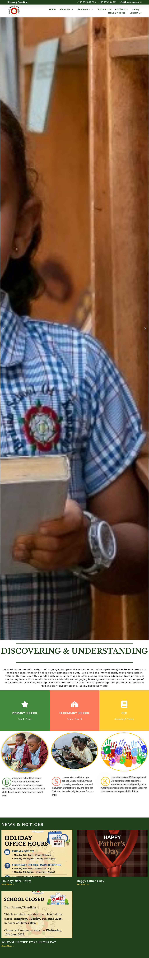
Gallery (135, 9)
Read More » (7, 884)
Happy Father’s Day (90, 881)
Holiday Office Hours (16, 881)
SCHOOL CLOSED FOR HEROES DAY (28, 942)
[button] (4, 328)
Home (52, 9)
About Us (65, 9)
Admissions (121, 9)
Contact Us (136, 13)
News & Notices (116, 13)
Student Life (104, 9)
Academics (84, 9)
